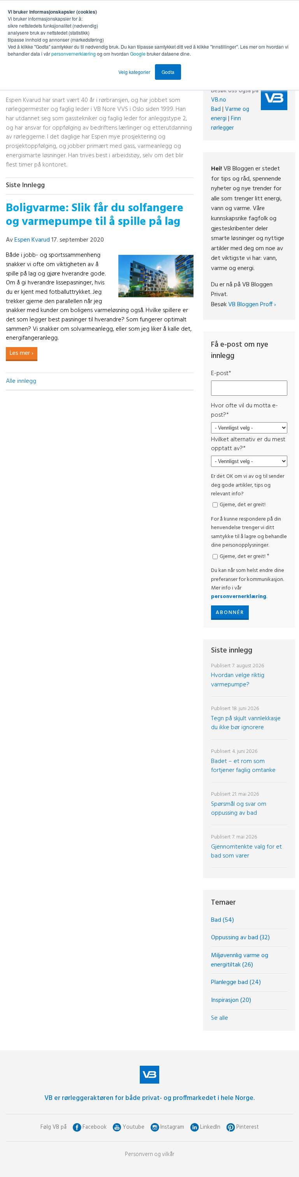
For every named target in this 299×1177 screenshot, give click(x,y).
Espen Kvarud (32, 240)
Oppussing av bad (240, 938)
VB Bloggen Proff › (252, 305)
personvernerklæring (73, 53)
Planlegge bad (236, 982)
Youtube (133, 1127)
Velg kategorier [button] (134, 71)
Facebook (95, 1127)
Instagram (172, 1127)
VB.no (218, 100)
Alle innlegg (21, 381)
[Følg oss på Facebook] (77, 1127)
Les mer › (21, 353)
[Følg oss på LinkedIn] (194, 1127)
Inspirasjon (231, 1000)
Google (138, 53)
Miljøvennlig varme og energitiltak (239, 960)
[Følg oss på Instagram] (155, 1127)
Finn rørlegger (226, 123)
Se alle (219, 1018)
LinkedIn (210, 1127)
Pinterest (247, 1127)
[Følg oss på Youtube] (117, 1127)
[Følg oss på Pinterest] (231, 1127)
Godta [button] (168, 71)
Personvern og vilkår (149, 1154)
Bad (216, 109)
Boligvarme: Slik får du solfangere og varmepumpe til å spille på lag (94, 215)
